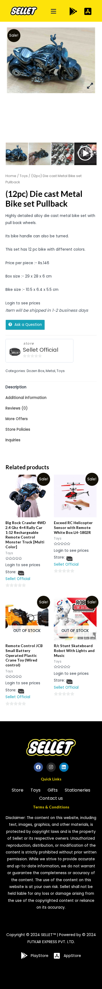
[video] (85, 153)
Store (17, 790)
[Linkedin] (64, 767)
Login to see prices (22, 303)
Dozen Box (35, 370)
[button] (53, 11)
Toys (24, 176)
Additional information (26, 397)
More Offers (16, 418)
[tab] (51, 387)
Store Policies (17, 429)
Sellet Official (40, 350)
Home (10, 176)
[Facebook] (38, 767)
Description (15, 387)
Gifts (53, 790)
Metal (50, 370)
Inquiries (12, 440)
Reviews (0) (16, 408)
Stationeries (77, 790)
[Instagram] (51, 767)
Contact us (51, 798)
